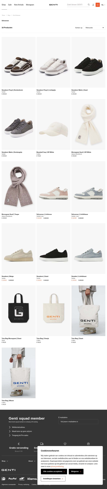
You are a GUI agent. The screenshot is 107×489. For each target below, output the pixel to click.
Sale (10, 5)
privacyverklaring (57, 466)
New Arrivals (19, 5)
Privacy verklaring (23, 484)
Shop (4, 5)
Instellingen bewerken (52, 479)
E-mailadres (62, 417)
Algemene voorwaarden (9, 484)
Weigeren (75, 471)
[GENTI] (53, 4)
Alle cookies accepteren (52, 471)
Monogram (30, 5)
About (30, 461)
